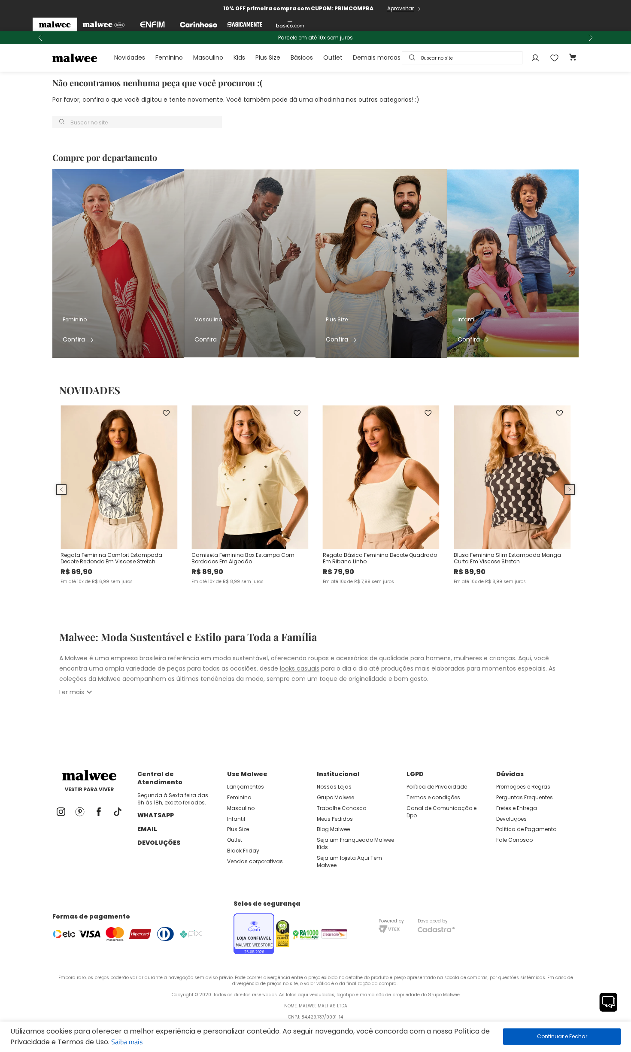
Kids (239, 57)
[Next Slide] (591, 38)
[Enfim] (152, 24)
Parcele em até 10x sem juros (315, 38)
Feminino (169, 57)
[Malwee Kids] (103, 24)
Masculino (208, 57)
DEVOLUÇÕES (158, 842)
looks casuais (299, 668)
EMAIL (147, 829)
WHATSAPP (155, 815)
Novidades (129, 57)
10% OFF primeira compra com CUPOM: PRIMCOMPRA (298, 8)
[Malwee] (55, 24)
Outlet (333, 57)
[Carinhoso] (198, 24)
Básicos (302, 57)
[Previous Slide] (40, 38)
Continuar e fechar (562, 1036)
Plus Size (267, 57)
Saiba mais (127, 1042)
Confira (74, 340)
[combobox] (462, 57)
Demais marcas (376, 57)
